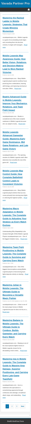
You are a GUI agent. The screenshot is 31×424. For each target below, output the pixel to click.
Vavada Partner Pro (15, 3)
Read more (17, 88)
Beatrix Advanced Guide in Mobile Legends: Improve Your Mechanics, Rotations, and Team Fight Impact (15, 103)
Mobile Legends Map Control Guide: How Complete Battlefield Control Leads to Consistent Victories (13, 177)
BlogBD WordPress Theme (15, 421)
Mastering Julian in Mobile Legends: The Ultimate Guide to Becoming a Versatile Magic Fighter (13, 292)
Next (22, 406)
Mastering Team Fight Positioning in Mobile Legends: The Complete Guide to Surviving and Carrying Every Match (14, 254)
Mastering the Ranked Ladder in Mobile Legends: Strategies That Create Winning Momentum (15, 24)
